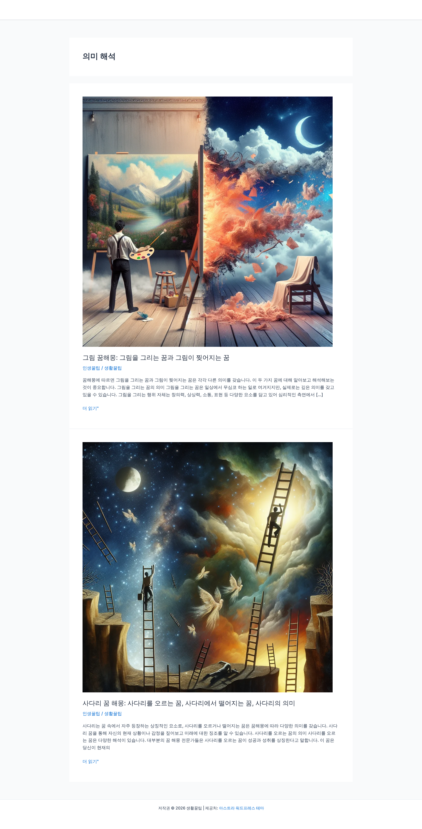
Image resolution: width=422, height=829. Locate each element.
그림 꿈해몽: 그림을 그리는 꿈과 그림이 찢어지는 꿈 (156, 357)
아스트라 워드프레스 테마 (241, 808)
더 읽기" (91, 408)
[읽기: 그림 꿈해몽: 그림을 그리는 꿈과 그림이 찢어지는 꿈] (208, 221)
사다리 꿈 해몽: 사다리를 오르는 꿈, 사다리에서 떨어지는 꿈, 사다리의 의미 (189, 703)
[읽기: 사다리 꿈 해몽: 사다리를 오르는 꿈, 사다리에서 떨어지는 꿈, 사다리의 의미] (208, 566)
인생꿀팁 (91, 368)
